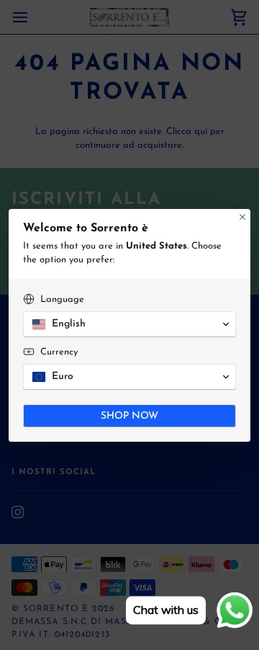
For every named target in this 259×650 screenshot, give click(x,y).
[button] (129, 324)
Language (62, 299)
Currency (59, 352)
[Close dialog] (242, 217)
